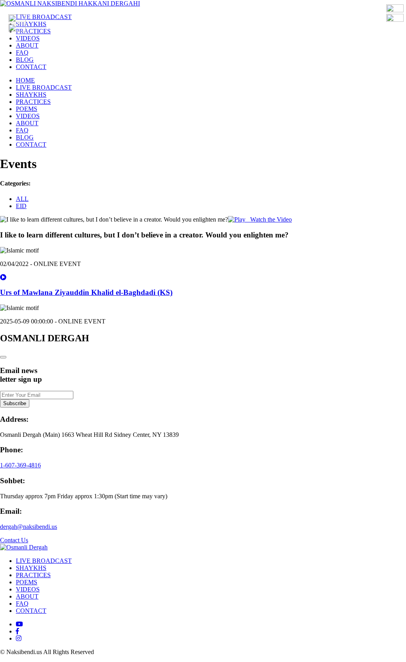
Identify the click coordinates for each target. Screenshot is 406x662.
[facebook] (17, 631)
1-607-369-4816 (20, 465)
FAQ (22, 52)
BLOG (25, 59)
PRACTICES (33, 31)
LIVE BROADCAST (44, 16)
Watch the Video (268, 219)
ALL (22, 198)
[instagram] (18, 638)
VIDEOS (28, 38)
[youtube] (19, 624)
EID (21, 206)
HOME (25, 80)
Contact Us (14, 540)
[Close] (3, 357)
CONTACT (31, 66)
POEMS (26, 108)
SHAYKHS (31, 24)
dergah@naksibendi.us (28, 526)
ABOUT (27, 45)
